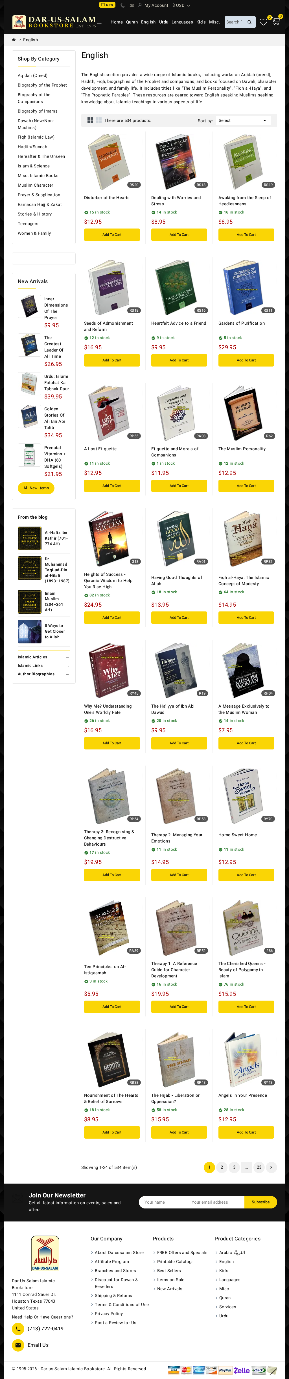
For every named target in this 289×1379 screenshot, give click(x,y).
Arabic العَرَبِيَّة (232, 1252)
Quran (132, 22)
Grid (90, 120)
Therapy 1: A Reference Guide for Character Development (174, 969)
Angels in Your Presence (242, 1095)
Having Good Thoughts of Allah (176, 580)
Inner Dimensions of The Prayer (56, 308)
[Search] (249, 22)
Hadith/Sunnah (32, 147)
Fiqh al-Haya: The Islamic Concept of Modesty (243, 580)
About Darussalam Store (119, 1252)
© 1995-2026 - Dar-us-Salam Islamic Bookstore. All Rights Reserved (79, 1369)
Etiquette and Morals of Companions (174, 452)
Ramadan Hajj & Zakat (40, 204)
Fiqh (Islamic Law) (36, 137)
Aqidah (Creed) (33, 75)
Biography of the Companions (34, 98)
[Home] (16, 40)
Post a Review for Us (115, 1323)
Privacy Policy (109, 1314)
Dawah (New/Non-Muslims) (36, 124)
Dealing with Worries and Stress (176, 201)
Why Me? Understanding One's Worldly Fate (108, 709)
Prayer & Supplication (39, 195)
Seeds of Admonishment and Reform (108, 326)
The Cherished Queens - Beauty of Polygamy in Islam (242, 969)
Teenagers (28, 224)
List (99, 120)
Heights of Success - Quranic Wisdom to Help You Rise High (108, 580)
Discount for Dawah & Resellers (116, 1283)
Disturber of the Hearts (107, 198)
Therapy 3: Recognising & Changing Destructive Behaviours (109, 838)
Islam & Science (34, 166)
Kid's (201, 22)
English (148, 22)
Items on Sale (171, 1280)
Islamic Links (44, 666)
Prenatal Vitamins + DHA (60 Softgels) (55, 457)
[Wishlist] (263, 22)
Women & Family (34, 233)
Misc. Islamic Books (38, 176)
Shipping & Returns (113, 1295)
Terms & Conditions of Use (122, 1305)
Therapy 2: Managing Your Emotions (177, 838)
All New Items (36, 488)
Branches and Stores (115, 1271)
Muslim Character (35, 185)
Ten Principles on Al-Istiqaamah (105, 970)
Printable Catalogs (175, 1262)
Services (227, 1307)
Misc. (214, 22)
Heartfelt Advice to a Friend (178, 323)
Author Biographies (44, 674)
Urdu (163, 22)
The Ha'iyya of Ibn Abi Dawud (173, 709)
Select (243, 120)
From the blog (32, 517)
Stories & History (35, 214)
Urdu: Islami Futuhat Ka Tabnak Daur (56, 382)
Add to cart (111, 234)
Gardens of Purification (241, 323)
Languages (182, 22)
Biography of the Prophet (42, 85)
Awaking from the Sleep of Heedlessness (244, 201)
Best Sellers (169, 1271)
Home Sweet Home (237, 835)
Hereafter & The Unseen (41, 156)
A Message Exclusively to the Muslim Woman (244, 709)
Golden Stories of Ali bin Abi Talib (54, 418)
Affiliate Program (112, 1262)
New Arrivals (170, 1289)
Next (271, 1167)
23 (259, 1167)
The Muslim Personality (242, 449)
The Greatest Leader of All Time (54, 347)
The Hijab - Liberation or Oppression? (175, 1098)
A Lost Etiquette (100, 449)
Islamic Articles (44, 657)
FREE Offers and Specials (182, 1252)
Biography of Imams (38, 111)
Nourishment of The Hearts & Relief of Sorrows (111, 1098)
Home (117, 22)
